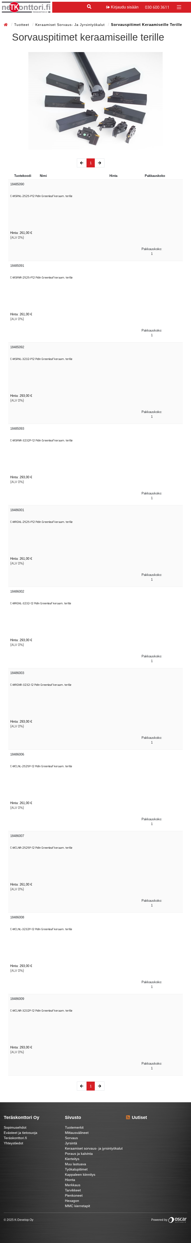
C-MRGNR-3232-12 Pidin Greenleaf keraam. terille (40, 685)
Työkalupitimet (76, 1169)
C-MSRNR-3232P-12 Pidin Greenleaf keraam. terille (41, 440)
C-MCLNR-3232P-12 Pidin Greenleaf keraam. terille (41, 1011)
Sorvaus (71, 1138)
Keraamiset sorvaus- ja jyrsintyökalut (70, 25)
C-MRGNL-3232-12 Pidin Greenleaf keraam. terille (40, 603)
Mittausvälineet (77, 1133)
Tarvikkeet (73, 1190)
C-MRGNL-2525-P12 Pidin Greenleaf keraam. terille (41, 522)
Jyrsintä (71, 1143)
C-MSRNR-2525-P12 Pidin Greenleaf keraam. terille (41, 277)
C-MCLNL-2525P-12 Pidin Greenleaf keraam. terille (41, 766)
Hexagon (72, 1201)
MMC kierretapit (77, 1206)
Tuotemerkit (74, 1127)
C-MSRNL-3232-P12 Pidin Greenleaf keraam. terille (41, 359)
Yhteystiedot (13, 1143)
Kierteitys (72, 1159)
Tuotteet (22, 25)
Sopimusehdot (15, 1127)
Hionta (70, 1180)
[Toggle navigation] (178, 7)
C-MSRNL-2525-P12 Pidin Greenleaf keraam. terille (41, 196)
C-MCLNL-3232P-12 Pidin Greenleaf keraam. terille (41, 929)
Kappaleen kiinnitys (80, 1174)
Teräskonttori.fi (15, 1138)
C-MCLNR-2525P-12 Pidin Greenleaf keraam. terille (41, 848)
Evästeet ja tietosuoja (20, 1133)
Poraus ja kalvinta (79, 1154)
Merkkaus (72, 1185)
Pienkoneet (74, 1195)
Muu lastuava (75, 1164)
